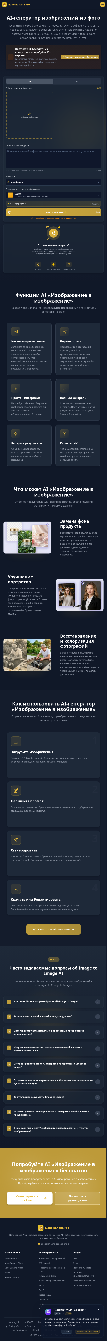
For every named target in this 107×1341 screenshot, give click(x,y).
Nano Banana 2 (11, 1267)
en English (13, 1331)
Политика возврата (80, 1294)
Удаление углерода (80, 1276)
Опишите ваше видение (17, 145)
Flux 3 (40, 1299)
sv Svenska (28, 1335)
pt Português (11, 1335)
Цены (7, 1281)
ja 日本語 (28, 1331)
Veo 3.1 (41, 1294)
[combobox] (53, 182)
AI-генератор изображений (51, 1267)
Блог (73, 1267)
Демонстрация (11, 1286)
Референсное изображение (19, 88)
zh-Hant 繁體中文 (85, 1339)
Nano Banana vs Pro (13, 1276)
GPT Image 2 (44, 1272)
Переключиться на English (87, 1331)
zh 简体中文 (66, 1339)
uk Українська (19, 1339)
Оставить (66, 1331)
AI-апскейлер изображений (51, 1289)
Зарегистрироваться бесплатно (81, 57)
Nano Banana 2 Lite (13, 1272)
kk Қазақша (50, 1339)
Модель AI (11, 176)
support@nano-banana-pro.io (54, 1252)
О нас (74, 1272)
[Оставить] (98, 1309)
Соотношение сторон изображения (23, 189)
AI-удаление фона (46, 1284)
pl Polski (35, 1339)
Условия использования (83, 1289)
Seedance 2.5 (44, 1303)
